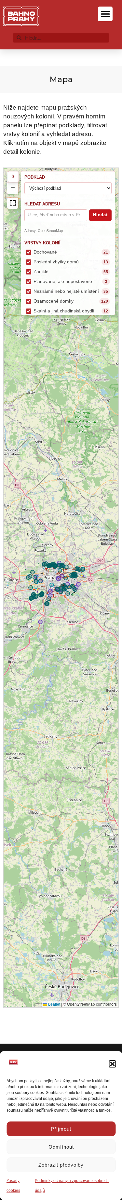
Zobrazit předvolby (61, 1165)
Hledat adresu (42, 204)
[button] (112, 1064)
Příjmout (61, 1129)
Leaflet (53, 1004)
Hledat (100, 214)
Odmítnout (61, 1147)
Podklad (34, 177)
